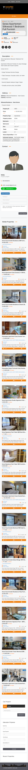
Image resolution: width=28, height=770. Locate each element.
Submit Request (22, 213)
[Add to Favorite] (6, 47)
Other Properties (5, 193)
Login (9, 1)
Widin (3, 175)
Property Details (6, 105)
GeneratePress (21, 768)
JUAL (5, 706)
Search (22, 714)
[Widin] (14, 160)
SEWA (9, 706)
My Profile (18, 1)
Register (13, 1)
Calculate (14, 749)
